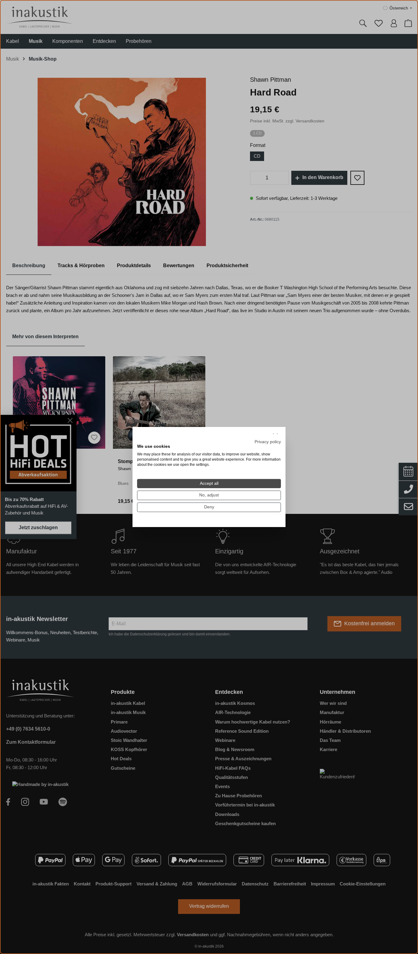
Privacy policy (268, 441)
